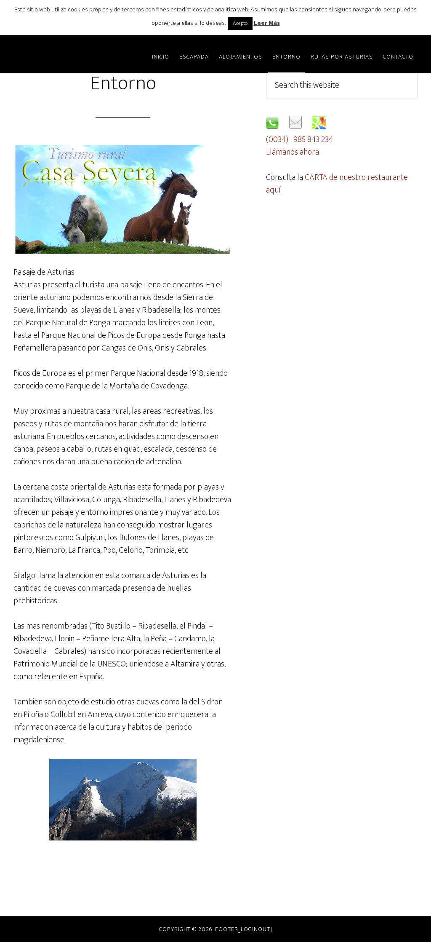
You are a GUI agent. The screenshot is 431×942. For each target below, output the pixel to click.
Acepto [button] (240, 23)
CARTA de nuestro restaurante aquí (337, 183)
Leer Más (267, 23)
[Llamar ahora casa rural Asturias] (272, 127)
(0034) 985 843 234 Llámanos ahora (299, 145)
